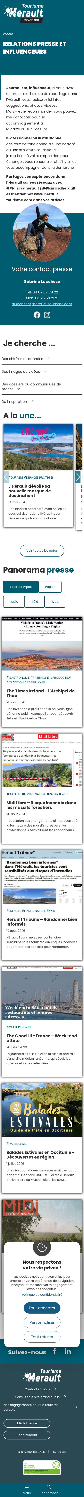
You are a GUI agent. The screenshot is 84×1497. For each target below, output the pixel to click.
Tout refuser (42, 1337)
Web (55, 601)
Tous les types (21, 587)
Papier (50, 587)
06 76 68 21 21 (42, 298)
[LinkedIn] (67, 1351)
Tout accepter (42, 1308)
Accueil (8, 33)
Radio (14, 601)
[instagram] (47, 317)
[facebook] (36, 317)
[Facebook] (54, 1351)
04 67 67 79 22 (42, 292)
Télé (34, 601)
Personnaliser (42, 1322)
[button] (77, 477)
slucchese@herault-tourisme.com (42, 303)
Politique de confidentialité (42, 1294)
